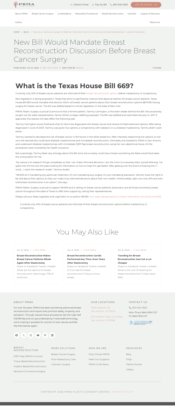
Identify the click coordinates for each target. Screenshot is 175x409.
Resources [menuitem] (155, 22)
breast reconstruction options (102, 93)
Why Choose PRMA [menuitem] (99, 354)
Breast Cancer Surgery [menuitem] (43, 14)
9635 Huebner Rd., (101, 307)
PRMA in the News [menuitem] (99, 364)
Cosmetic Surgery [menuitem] (60, 364)
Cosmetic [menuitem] (132, 14)
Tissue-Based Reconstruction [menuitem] (29, 361)
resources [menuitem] (134, 348)
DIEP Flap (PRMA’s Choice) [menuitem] (28, 356)
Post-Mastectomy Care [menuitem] (63, 359)
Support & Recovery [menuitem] (150, 14)
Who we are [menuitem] (98, 348)
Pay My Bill (101, 4)
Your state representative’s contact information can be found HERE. (125, 196)
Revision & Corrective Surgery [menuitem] (29, 371)
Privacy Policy (123, 392)
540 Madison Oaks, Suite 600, (107, 316)
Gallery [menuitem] (18, 22)
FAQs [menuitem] (129, 359)
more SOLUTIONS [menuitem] (63, 348)
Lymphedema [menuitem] (64, 14)
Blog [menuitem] (128, 354)
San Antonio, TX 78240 (103, 311)
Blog (26, 32)
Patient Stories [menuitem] (134, 364)
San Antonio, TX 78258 (103, 320)
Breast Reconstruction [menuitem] (112, 14)
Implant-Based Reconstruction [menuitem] (30, 366)
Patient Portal (81, 4)
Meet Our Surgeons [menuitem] (99, 359)
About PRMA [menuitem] (21, 14)
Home (16, 32)
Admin (80, 68)
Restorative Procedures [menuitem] (86, 14)
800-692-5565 (120, 4)
